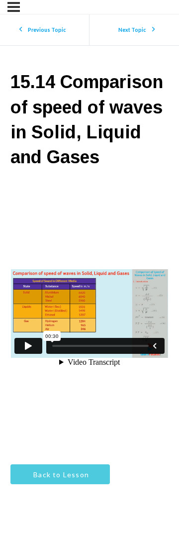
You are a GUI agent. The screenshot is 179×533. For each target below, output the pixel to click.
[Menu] (13, 7)
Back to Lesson (60, 474)
